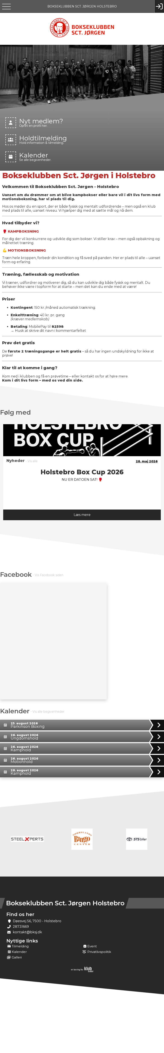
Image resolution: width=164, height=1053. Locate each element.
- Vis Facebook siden (48, 575)
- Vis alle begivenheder (47, 712)
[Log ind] (159, 6)
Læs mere (82, 515)
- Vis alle (32, 461)
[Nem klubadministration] (82, 971)
